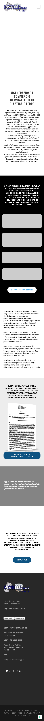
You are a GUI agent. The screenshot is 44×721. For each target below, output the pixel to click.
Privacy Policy (8, 618)
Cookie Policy (19, 618)
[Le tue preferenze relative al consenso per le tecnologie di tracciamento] (40, 717)
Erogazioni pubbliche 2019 (14, 608)
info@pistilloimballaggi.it (14, 660)
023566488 (11, 635)
